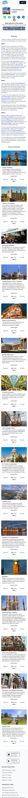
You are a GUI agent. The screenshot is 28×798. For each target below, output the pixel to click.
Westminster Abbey (6, 123)
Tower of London (5, 54)
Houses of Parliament (7, 120)
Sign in (23, 2)
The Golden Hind (5, 96)
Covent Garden (15, 89)
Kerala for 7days (7, 780)
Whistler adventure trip (8, 790)
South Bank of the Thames (17, 67)
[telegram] (9, 17)
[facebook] (19, 17)
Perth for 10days (7, 772)
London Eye (22, 105)
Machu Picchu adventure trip (10, 795)
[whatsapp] (5, 17)
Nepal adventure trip (7, 787)
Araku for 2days (6, 777)
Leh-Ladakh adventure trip (9, 792)
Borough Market (15, 61)
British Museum (20, 83)
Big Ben (12, 117)
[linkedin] (23, 17)
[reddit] (14, 20)
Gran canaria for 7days (8, 770)
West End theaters (10, 74)
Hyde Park (23, 137)
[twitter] (14, 17)
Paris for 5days (6, 775)
